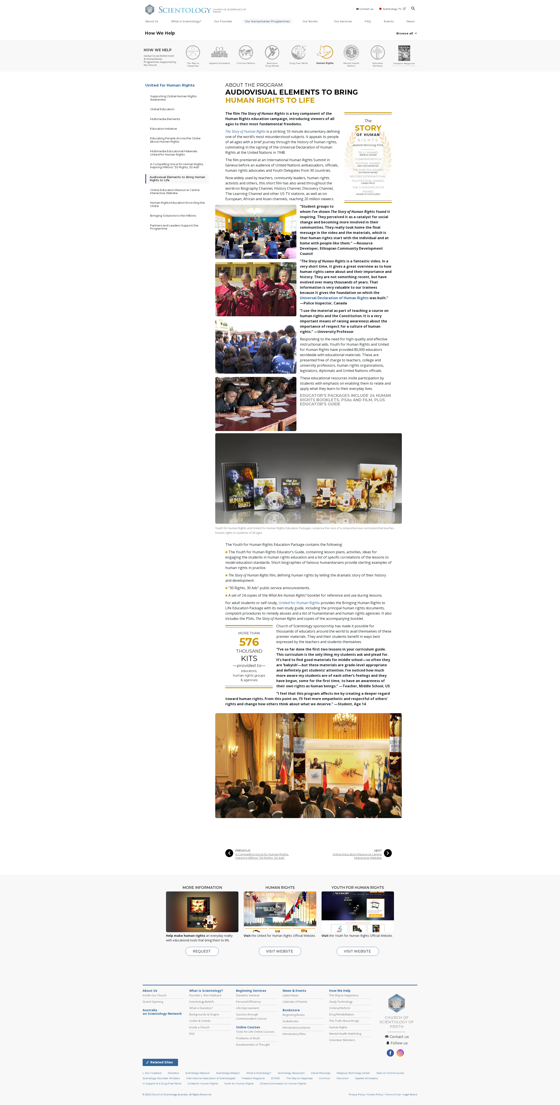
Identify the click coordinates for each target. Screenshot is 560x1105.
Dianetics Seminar (248, 995)
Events (389, 21)
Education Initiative (163, 128)
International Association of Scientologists (210, 1078)
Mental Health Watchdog (345, 1034)
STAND (275, 1078)
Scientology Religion (228, 1073)
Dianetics (173, 1073)
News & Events (294, 990)
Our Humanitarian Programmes (267, 21)
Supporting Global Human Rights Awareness (173, 97)
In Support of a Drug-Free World (162, 1083)
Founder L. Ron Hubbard (205, 995)
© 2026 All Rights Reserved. (177, 1094)
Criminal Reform (339, 1008)
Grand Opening (153, 1002)
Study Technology (340, 1002)
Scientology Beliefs (201, 1002)
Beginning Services (251, 990)
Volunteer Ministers (342, 1040)
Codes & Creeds (200, 1021)
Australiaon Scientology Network (162, 1011)
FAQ (368, 21)
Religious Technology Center (353, 1073)
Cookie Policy (375, 1094)
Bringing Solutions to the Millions (173, 215)
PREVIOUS (242, 850)
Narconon (343, 1078)
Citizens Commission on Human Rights (283, 1083)
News (410, 21)
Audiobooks (291, 1021)
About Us (151, 21)
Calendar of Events (295, 1002)
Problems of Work (248, 1038)
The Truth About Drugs (344, 1021)
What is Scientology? (186, 21)
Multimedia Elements (165, 119)
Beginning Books (294, 1015)
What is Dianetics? (201, 1008)
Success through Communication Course (251, 1016)
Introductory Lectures (297, 1027)
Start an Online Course (390, 1073)
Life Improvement (247, 1008)
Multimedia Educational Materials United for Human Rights (173, 152)
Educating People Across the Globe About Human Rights (175, 139)
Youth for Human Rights (239, 1083)
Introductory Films (294, 1034)
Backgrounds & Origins (204, 1014)
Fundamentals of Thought (253, 1045)
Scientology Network (197, 1073)
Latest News (291, 995)
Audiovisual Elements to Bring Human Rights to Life (177, 178)
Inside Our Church (154, 995)
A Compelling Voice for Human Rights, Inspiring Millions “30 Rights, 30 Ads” (262, 856)
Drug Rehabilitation (341, 1014)
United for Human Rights (299, 602)
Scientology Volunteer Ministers (161, 1078)
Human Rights (338, 1027)
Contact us (366, 9)
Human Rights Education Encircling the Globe (177, 204)
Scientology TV (392, 9)
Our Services (343, 21)
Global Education (162, 109)
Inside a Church (199, 1027)
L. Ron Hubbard (152, 1073)
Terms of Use (393, 1094)
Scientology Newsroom (291, 1073)
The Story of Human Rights (245, 131)
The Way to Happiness (344, 995)
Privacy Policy (357, 1094)
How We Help (160, 33)
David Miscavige (320, 1073)
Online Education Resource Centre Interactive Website (357, 856)
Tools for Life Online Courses (255, 1032)
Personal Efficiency (248, 1002)
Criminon (324, 1078)
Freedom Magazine (253, 1078)
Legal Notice (410, 1094)
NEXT (378, 850)
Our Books (310, 21)
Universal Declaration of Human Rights (334, 297)
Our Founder (223, 21)
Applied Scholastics (366, 1078)
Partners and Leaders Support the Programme (174, 227)
